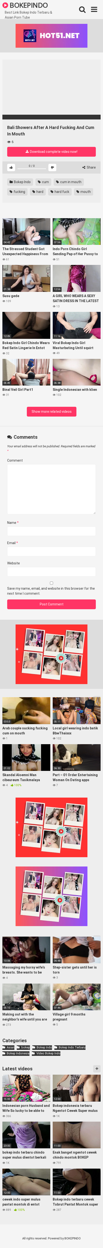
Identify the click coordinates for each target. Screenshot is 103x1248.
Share (91, 167)
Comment (15, 460)
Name (13, 523)
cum (45, 182)
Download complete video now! (53, 152)
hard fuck (61, 192)
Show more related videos (52, 411)
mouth (85, 192)
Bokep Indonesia (18, 1053)
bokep (25, 1047)
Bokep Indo (22, 182)
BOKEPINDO (28, 5)
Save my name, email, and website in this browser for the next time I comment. (51, 591)
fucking (19, 192)
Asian (10, 1047)
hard (39, 192)
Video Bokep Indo (48, 1053)
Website (13, 563)
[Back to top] (94, 1238)
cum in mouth (70, 182)
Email (12, 543)
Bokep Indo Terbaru (72, 1047)
